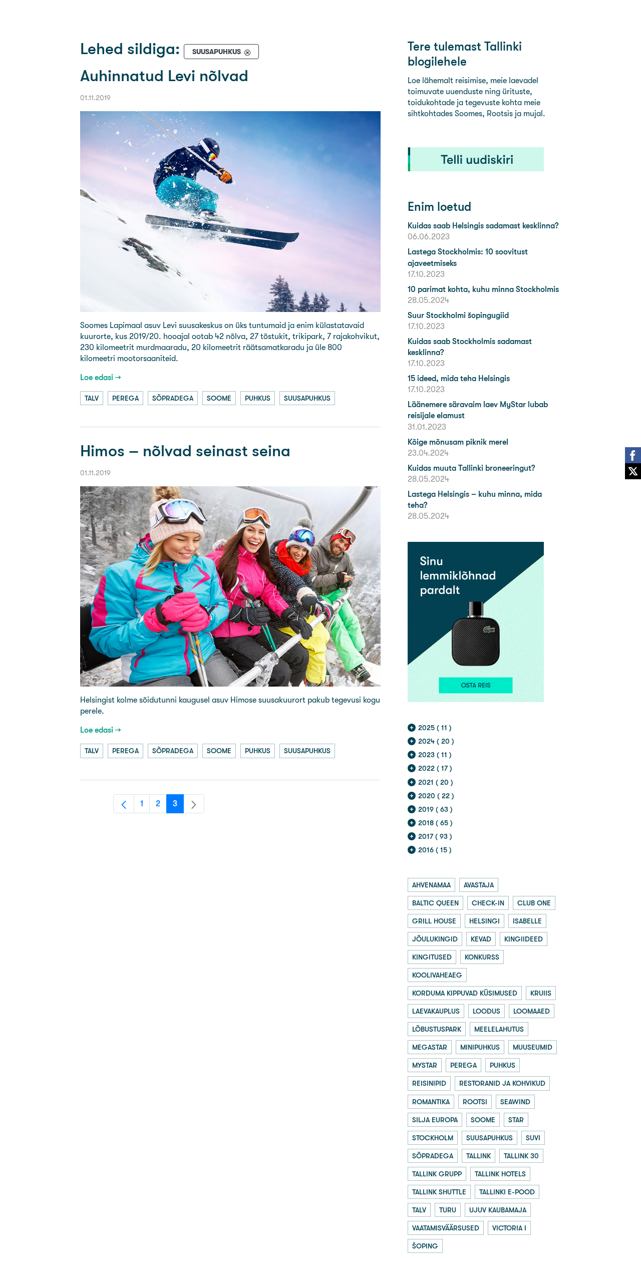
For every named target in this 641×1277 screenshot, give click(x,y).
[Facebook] (633, 455)
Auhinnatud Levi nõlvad (164, 76)
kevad (481, 939)
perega (125, 398)
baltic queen (435, 903)
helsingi (484, 921)
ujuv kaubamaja (497, 1210)
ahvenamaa (431, 885)
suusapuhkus (307, 398)
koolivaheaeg (437, 975)
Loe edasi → (100, 377)
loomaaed (531, 1011)
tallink (478, 1156)
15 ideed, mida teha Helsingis (459, 378)
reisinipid (429, 1083)
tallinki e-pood (507, 1192)
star (516, 1120)
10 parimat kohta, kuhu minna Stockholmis (483, 289)
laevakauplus (436, 1011)
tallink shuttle (439, 1192)
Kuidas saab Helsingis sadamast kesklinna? (483, 225)
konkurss (482, 957)
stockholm (432, 1138)
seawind (515, 1102)
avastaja (479, 885)
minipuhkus (480, 1047)
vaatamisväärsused (445, 1228)
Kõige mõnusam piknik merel (458, 442)
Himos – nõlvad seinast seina (185, 451)
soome (219, 398)
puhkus (257, 398)
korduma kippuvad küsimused (464, 993)
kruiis (540, 993)
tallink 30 (521, 1156)
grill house (434, 921)
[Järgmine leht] (193, 803)
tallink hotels (500, 1174)
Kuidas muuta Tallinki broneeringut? (471, 468)
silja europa (435, 1120)
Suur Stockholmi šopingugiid (458, 315)
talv (92, 398)
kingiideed (523, 939)
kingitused (432, 957)
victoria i (509, 1228)
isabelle (527, 921)
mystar (424, 1065)
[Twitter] (633, 471)
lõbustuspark (436, 1029)
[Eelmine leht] (123, 803)
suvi (533, 1138)
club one (534, 903)
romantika (431, 1102)
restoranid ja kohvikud (502, 1083)
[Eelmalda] (247, 52)
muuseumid (532, 1047)
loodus (486, 1011)
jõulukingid (435, 939)
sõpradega (172, 398)
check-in (488, 903)
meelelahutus (499, 1029)
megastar (429, 1047)
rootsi (475, 1102)
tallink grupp (437, 1174)
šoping (425, 1246)
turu (447, 1210)
